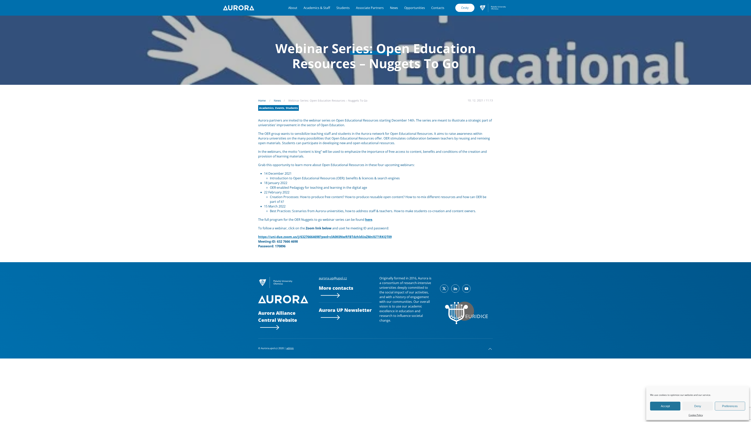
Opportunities (414, 8)
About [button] (292, 8)
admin (290, 348)
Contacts (437, 8)
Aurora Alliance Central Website (277, 316)
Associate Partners (370, 8)
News (394, 8)
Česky (465, 8)
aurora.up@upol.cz (333, 278)
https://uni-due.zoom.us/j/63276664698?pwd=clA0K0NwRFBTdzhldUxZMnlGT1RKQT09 (325, 237)
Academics (266, 108)
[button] (490, 349)
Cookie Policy (696, 415)
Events (279, 108)
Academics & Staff (317, 8)
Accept (665, 406)
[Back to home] (238, 8)
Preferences (730, 406)
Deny (697, 406)
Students (343, 8)
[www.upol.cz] (492, 7)
